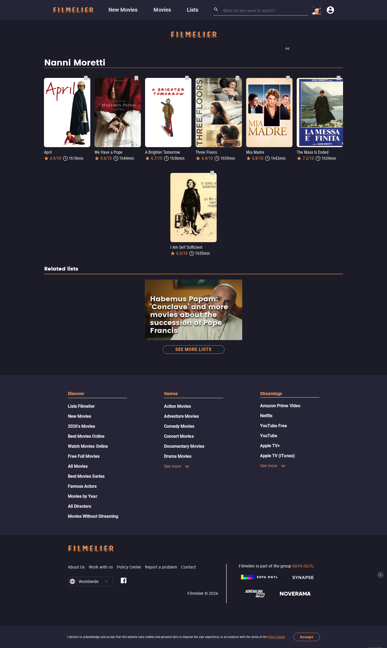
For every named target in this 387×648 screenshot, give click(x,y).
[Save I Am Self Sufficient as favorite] (212, 173)
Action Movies (177, 406)
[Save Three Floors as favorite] (237, 78)
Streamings (271, 393)
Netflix (266, 415)
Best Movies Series (86, 476)
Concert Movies (179, 436)
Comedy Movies (179, 426)
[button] (106, 581)
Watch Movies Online (88, 446)
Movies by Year (82, 496)
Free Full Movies (84, 456)
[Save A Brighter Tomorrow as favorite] (187, 78)
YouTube (268, 435)
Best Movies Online (86, 436)
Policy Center (276, 637)
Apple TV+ (270, 445)
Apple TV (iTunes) (277, 455)
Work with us (101, 567)
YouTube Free (273, 425)
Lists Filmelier (81, 406)
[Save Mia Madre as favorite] (288, 78)
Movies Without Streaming (93, 516)
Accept (306, 637)
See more (172, 466)
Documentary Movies (184, 446)
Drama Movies (178, 456)
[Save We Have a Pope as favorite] (136, 78)
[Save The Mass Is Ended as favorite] (338, 78)
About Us (76, 567)
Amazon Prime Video (280, 405)
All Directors (79, 506)
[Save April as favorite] (86, 78)
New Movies (79, 416)
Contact (188, 567)
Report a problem (161, 567)
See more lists (193, 349)
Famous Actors (82, 486)
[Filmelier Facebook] (123, 581)
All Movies (78, 466)
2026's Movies (81, 426)
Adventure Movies (181, 416)
